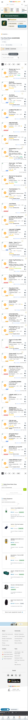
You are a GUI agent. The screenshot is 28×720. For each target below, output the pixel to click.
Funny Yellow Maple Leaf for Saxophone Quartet (16, 276)
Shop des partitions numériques (14, 494)
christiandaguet (17, 78)
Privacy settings (5, 645)
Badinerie (15, 82)
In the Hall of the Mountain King (16, 316)
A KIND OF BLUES (15, 111)
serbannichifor (18, 377)
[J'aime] (6, 712)
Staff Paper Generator (19, 660)
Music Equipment (8, 658)
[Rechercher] (22, 4)
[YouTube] (12, 675)
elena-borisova (17, 284)
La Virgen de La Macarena (16, 218)
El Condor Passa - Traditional (14, 435)
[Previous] (9, 712)
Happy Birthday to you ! (15, 461)
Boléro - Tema (15, 244)
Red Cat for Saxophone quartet (15, 177)
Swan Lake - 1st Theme (15, 164)
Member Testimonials (7, 638)
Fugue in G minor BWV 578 (15, 341)
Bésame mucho (13, 135)
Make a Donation (18, 643)
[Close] (25, 16)
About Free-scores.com (7, 634)
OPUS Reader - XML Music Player (19, 652)
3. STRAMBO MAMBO (15, 383)
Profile (25, 718)
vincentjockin (17, 416)
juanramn (18, 144)
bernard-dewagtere (17, 105)
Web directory (18, 664)
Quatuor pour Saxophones (16, 409)
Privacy (3, 643)
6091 (18, 64)
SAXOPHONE (14, 54)
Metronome (17, 655)
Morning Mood (16, 328)
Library (14, 718)
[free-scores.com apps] (2, 10)
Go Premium (22, 26)
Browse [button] (8, 718)
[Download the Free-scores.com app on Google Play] (14, 681)
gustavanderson (17, 131)
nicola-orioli (18, 118)
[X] (15, 675)
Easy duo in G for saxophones (14, 289)
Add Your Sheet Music (20, 636)
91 (9, 64)
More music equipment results (14, 612)
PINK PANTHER (13, 123)
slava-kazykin (17, 91)
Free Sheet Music (8, 652)
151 (13, 64)
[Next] (16, 712)
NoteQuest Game (18, 658)
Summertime (15, 150)
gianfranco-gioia (17, 349)
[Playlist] (19, 712)
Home (3, 718)
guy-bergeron (17, 159)
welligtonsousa (17, 429)
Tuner (16, 662)
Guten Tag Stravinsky (16, 261)
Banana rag (14, 71)
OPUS (20, 718)
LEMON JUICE (15, 396)
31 (5, 64)
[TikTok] (19, 675)
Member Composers (19, 634)
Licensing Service (18, 638)
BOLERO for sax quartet (15, 447)
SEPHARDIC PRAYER (16, 369)
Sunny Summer (13, 301)
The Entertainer (14, 190)
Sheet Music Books (8, 654)
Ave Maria (13, 95)
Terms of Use (5, 640)
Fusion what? (15, 354)
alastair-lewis (18, 442)
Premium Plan (18, 640)
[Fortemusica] (9, 690)
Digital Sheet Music (8, 656)
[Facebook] (8, 675)
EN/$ (26, 5)
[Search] (18, 57)
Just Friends (12, 203)
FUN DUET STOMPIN (14, 230)
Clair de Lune (13, 421)
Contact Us (4, 636)
